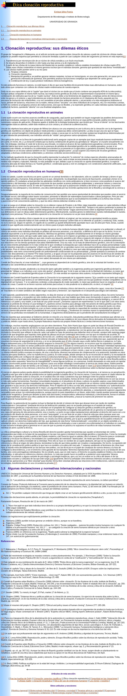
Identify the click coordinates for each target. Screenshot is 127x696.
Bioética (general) (20, 691)
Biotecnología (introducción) (42, 691)
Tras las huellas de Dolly (21, 679)
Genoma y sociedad (66, 691)
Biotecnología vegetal (62, 693)
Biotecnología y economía (85, 693)
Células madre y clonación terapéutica (35, 681)
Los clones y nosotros (99, 681)
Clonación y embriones (40, 693)
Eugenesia (110, 691)
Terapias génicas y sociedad (90, 691)
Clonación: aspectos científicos (47, 679)
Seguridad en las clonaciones (104, 679)
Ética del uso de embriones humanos (71, 681)
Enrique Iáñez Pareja (63, 12)
